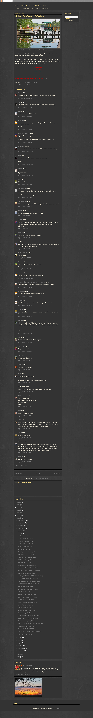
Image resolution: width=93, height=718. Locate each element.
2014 (18, 507)
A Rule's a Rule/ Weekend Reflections (29, 631)
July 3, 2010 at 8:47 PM (25, 370)
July (19, 533)
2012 (18, 512)
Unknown (21, 120)
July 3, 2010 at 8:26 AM (25, 305)
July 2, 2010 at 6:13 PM (25, 238)
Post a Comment (21, 466)
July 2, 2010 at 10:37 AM (25, 164)
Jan (19, 179)
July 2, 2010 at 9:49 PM (25, 269)
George (20, 219)
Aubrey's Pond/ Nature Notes (27, 594)
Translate (70, 20)
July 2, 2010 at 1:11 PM (25, 184)
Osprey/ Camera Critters (25, 538)
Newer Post (19, 473)
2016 (18, 502)
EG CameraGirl (27, 665)
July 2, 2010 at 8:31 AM (25, 107)
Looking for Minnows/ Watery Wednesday (30, 576)
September (22, 528)
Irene (19, 410)
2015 (18, 505)
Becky (20, 262)
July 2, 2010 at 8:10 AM (25, 98)
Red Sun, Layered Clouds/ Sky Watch (29, 570)
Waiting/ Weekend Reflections (27, 610)
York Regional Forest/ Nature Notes (28, 615)
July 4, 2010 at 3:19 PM (25, 428)
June (20, 637)
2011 (18, 515)
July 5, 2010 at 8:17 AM (25, 452)
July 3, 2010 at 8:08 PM (25, 360)
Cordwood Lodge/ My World (26, 621)
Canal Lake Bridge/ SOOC (26, 629)
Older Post (57, 473)
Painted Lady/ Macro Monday (27, 557)
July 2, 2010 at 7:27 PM (25, 258)
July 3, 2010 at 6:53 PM (25, 351)
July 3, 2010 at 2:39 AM (25, 287)
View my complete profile (22, 674)
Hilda (19, 373)
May (19, 640)
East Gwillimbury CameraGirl (31, 5)
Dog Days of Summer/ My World (28, 578)
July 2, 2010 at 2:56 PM (25, 206)
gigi (19, 102)
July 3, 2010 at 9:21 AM (25, 333)
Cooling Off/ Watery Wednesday (28, 597)
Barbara (20, 232)
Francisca (21, 442)
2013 (18, 510)
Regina (20, 168)
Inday (19, 355)
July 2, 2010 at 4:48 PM (25, 215)
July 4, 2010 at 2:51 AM (25, 406)
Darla (19, 155)
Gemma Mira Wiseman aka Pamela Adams (31, 282)
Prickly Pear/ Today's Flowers (27, 626)
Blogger (57, 708)
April (20, 643)
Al (18, 241)
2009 (18, 654)
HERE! (46, 78)
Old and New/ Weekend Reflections (28, 589)
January (21, 651)
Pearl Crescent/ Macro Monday (27, 602)
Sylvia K (20, 320)
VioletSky (21, 309)
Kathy (19, 93)
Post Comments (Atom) (42, 478)
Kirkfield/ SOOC (23, 536)
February (21, 648)
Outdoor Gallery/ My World (26, 599)
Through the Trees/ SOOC (26, 562)
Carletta (20, 364)
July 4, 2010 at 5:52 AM (25, 416)
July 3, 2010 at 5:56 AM (25, 296)
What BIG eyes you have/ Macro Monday (30, 623)
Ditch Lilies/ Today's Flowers (26, 560)
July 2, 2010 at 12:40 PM (25, 175)
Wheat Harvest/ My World (26, 554)
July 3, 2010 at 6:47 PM (25, 342)
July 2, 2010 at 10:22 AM (25, 151)
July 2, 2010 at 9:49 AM (25, 142)
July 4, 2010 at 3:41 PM (25, 438)
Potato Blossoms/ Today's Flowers (28, 584)
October (21, 525)
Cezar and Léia (22, 396)
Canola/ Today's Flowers (25, 605)
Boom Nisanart (22, 252)
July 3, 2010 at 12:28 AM (25, 278)
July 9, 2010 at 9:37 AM (25, 462)
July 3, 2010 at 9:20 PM (25, 382)
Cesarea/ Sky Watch (24, 591)
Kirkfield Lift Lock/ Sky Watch (27, 544)
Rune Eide (21, 146)
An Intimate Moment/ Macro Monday (29, 581)
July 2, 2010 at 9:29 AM (25, 116)
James (20, 432)
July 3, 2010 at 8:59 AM (25, 316)
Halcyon (20, 210)
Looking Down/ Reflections (26, 541)
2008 (18, 657)
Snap (19, 111)
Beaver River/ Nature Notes (26, 573)
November (21, 523)
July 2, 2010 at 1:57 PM (25, 197)
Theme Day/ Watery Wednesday (28, 618)
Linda (19, 420)
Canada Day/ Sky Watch (25, 634)
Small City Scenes (23, 133)
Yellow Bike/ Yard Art (24, 549)
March (20, 645)
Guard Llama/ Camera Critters (27, 565)
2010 (18, 518)
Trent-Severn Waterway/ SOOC (27, 586)
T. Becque (21, 346)
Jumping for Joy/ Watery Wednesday (29, 552)
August (20, 531)
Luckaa (20, 273)
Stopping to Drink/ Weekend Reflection (29, 568)
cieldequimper (22, 188)
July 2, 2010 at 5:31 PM (25, 228)
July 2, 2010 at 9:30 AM (25, 129)
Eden (19, 337)
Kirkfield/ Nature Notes (25, 546)
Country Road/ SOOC (24, 607)
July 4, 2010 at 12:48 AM (25, 392)
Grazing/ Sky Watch (24, 613)
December (21, 520)
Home (38, 473)
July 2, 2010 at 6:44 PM (25, 249)
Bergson (20, 456)
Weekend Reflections (25, 85)
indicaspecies (22, 201)
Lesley (20, 300)
